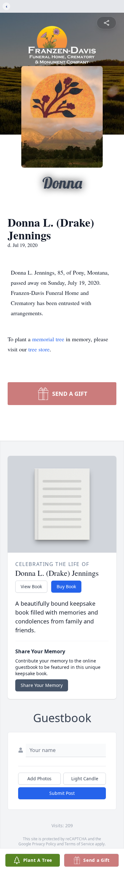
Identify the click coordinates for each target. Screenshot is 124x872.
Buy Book (66, 586)
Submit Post (62, 793)
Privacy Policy (44, 844)
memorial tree (48, 339)
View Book (31, 586)
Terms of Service (79, 844)
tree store (39, 349)
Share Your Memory (42, 685)
